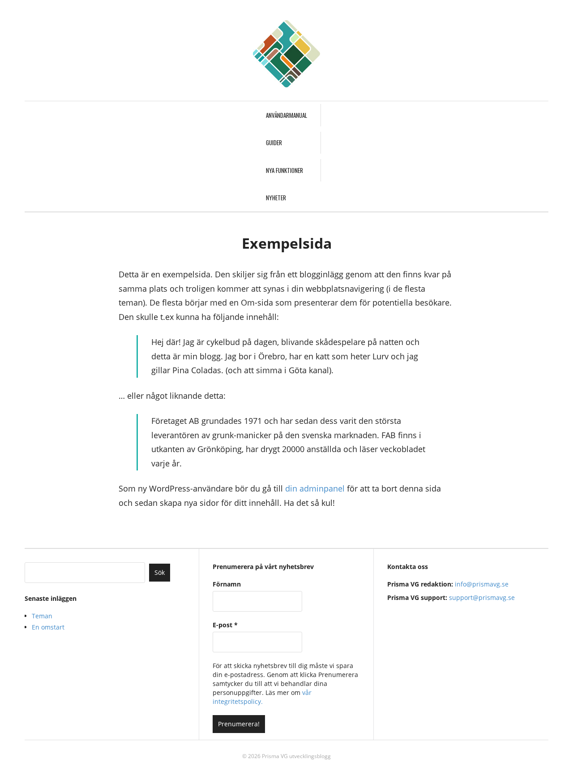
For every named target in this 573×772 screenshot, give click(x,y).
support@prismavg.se (482, 597)
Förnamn (227, 584)
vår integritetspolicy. (262, 697)
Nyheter (276, 197)
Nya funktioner (284, 170)
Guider (274, 142)
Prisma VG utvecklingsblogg (296, 756)
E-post (225, 625)
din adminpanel (315, 488)
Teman (42, 616)
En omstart (48, 627)
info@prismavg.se (482, 584)
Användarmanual (286, 115)
